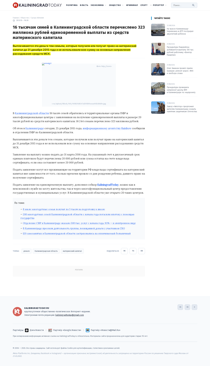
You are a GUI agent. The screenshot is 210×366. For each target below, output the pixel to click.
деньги (27, 251)
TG (133, 251)
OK (142, 251)
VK (124, 251)
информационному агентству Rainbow (107, 128)
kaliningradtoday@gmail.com (69, 315)
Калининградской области (32, 113)
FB (187, 307)
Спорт (144, 5)
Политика (71, 5)
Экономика (97, 5)
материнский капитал (72, 251)
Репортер (158, 5)
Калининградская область (46, 251)
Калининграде (34, 128)
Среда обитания (37, 18)
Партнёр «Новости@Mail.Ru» (105, 330)
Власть (84, 5)
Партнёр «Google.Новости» (67, 330)
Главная (16, 18)
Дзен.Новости (37, 330)
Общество (115, 5)
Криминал (132, 5)
